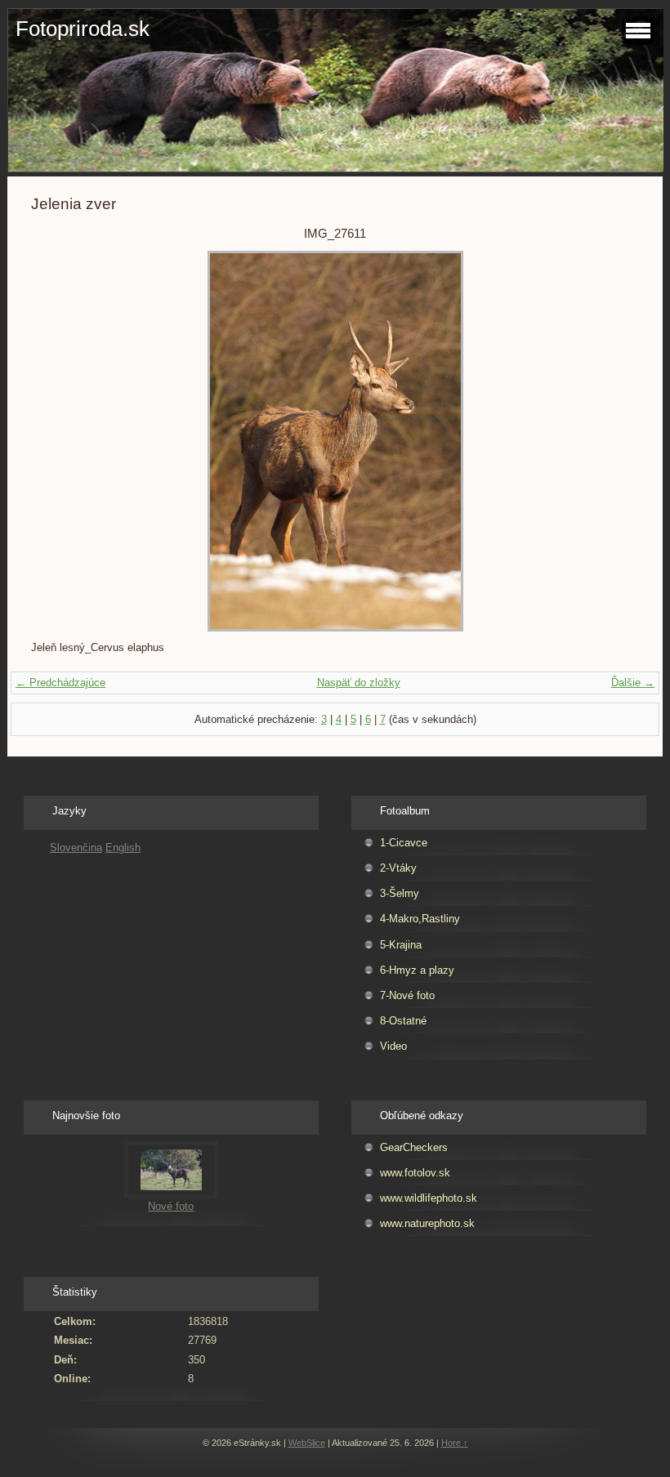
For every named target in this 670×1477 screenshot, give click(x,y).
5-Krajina (401, 945)
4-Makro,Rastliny (420, 919)
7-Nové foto (407, 995)
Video (393, 1046)
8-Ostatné (403, 1021)
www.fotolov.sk (415, 1173)
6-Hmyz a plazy (417, 970)
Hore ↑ (454, 1443)
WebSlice (306, 1443)
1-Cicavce (403, 843)
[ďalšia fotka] (612, 441)
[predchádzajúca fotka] (57, 441)
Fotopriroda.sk (83, 28)
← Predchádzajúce (60, 682)
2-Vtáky (398, 868)
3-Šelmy (399, 893)
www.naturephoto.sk (427, 1223)
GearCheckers (414, 1147)
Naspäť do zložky (358, 682)
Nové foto (171, 1206)
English (123, 847)
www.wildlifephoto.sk (428, 1198)
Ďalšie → (632, 682)
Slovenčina (76, 847)
